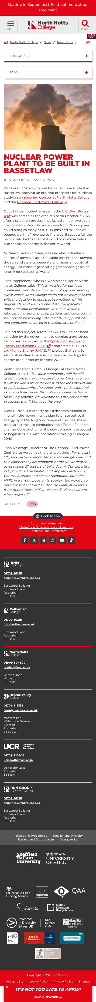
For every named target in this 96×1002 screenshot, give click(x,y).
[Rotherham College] (48, 608)
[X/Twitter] (34, 540)
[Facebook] (24, 540)
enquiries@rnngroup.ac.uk (22, 578)
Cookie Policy (38, 981)
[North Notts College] (48, 25)
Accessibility (14, 981)
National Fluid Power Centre (40, 202)
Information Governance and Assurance (46, 527)
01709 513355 (14, 705)
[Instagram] (52, 540)
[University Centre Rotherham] (48, 744)
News (47, 42)
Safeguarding (69, 839)
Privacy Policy (63, 981)
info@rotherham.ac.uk (19, 624)
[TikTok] (71, 540)
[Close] (7, 986)
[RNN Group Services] (48, 787)
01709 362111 (13, 573)
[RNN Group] (48, 562)
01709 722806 (14, 755)
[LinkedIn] (43, 540)
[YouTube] (62, 540)
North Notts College (24, 42)
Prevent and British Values (36, 839)
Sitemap (84, 981)
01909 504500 (15, 662)
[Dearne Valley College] (48, 694)
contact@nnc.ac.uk (17, 667)
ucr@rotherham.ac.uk (18, 760)
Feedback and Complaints (48, 531)
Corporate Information (46, 523)
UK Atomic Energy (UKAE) (25, 350)
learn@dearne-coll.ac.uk (21, 710)
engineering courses (35, 197)
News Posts (65, 42)
